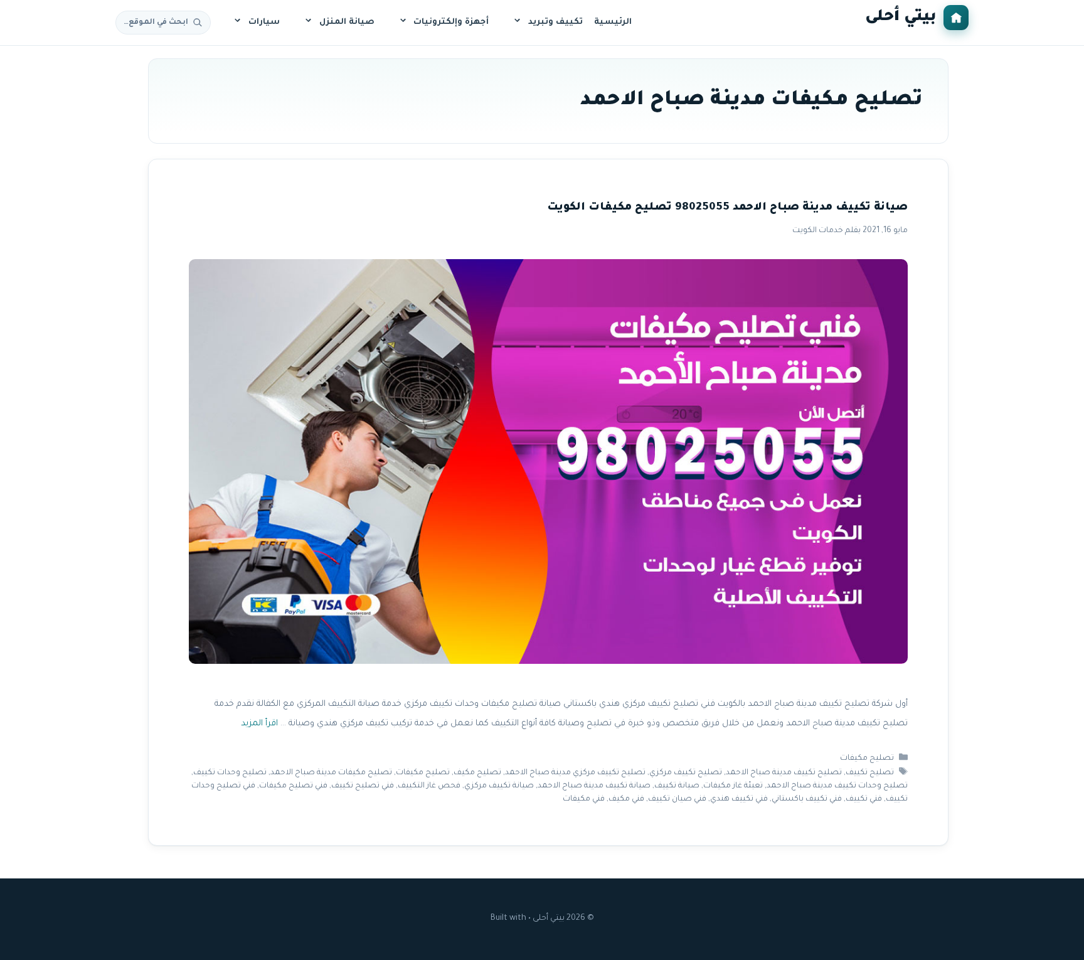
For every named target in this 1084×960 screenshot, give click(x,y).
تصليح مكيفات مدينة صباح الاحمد (331, 773)
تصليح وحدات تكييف (230, 773)
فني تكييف (864, 799)
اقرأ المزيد (259, 723)
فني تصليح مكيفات (293, 786)
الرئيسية (613, 22)
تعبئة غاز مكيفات (733, 786)
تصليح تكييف (870, 773)
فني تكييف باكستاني (807, 799)
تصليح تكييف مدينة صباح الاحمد (784, 773)
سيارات (264, 22)
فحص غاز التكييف (429, 786)
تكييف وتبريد (555, 22)
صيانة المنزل (347, 22)
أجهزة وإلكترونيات (451, 22)
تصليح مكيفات (867, 758)
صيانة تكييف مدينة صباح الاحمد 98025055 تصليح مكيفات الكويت (727, 208)
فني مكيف (626, 799)
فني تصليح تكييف (362, 786)
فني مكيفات (584, 799)
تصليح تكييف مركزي (685, 773)
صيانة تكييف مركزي (499, 786)
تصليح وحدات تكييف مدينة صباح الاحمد (837, 786)
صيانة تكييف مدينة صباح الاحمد (594, 786)
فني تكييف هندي (739, 799)
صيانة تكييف (676, 786)
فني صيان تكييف (677, 799)
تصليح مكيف (477, 773)
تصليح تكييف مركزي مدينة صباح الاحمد (575, 773)
